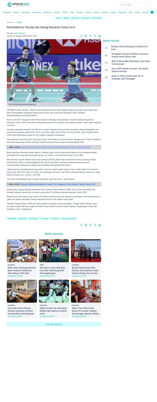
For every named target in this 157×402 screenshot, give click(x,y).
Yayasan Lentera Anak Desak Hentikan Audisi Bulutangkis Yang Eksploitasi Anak (55, 147)
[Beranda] (18, 4)
